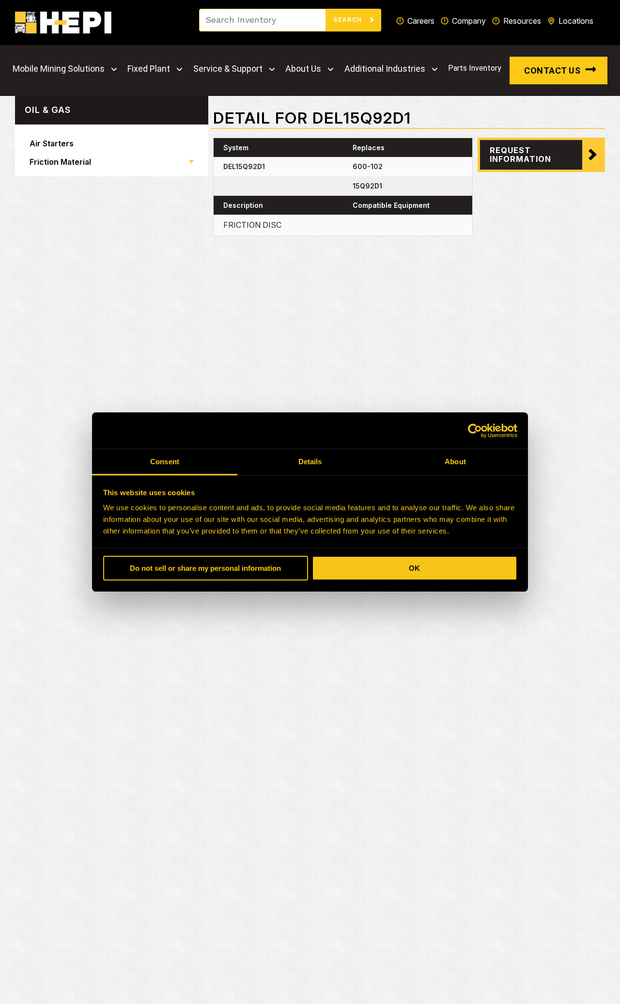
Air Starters (52, 143)
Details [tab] (310, 461)
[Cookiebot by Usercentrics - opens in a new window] (475, 431)
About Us (303, 69)
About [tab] (455, 461)
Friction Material (60, 162)
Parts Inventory (474, 68)
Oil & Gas (48, 110)
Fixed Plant (148, 69)
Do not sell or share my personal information (205, 568)
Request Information (520, 154)
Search (348, 19)
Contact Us (552, 70)
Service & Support (228, 69)
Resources (522, 21)
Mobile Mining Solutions (59, 69)
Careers (420, 21)
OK (414, 568)
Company (469, 21)
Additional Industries (384, 69)
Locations (575, 21)
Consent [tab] (164, 461)
